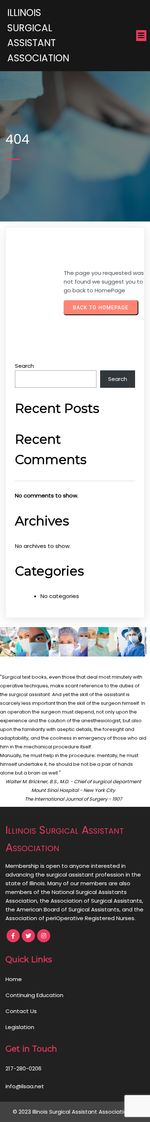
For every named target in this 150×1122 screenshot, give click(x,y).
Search (24, 366)
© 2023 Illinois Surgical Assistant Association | (73, 1111)
